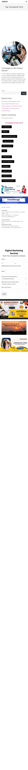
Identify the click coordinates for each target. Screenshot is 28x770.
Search (3, 90)
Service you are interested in (9, 276)
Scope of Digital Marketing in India (10, 103)
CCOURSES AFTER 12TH (14, 123)
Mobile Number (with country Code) (11, 266)
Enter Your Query (6, 287)
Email (3, 271)
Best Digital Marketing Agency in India (11, 101)
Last (15, 263)
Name (4, 259)
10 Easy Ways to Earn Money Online (10, 108)
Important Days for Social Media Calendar (12, 106)
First (2, 263)
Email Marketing (6, 110)
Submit (4, 294)
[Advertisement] (14, 25)
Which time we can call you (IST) (10, 282)
